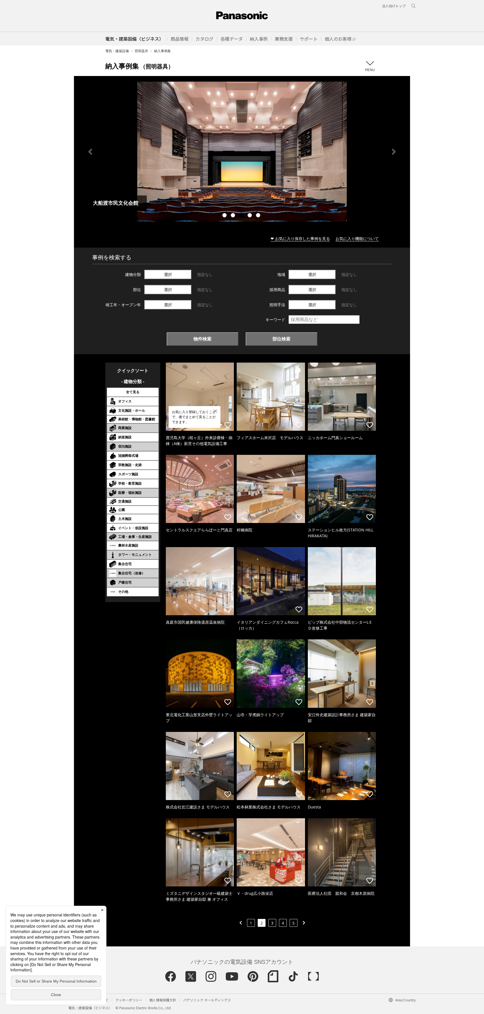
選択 (168, 274)
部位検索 (281, 339)
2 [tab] (233, 216)
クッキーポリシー (128, 999)
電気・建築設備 (117, 51)
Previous (90, 151)
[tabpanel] (242, 152)
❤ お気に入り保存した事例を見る (300, 238)
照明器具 (141, 51)
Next (393, 151)
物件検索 (202, 339)
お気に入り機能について (357, 238)
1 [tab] (225, 216)
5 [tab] (259, 216)
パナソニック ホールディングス (207, 999)
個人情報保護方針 (162, 999)
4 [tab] (250, 216)
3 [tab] (242, 216)
